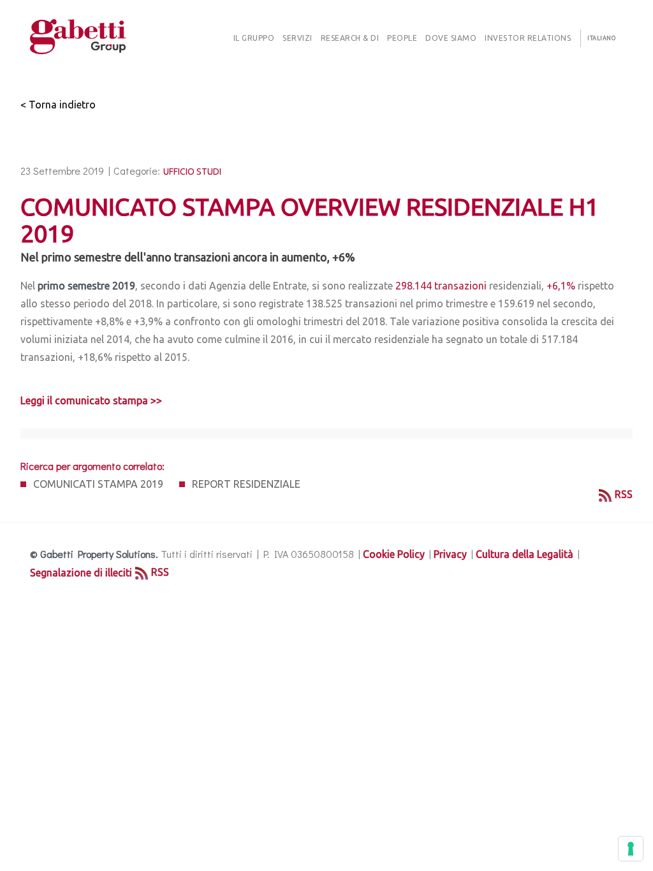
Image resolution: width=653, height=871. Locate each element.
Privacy (450, 554)
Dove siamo (450, 38)
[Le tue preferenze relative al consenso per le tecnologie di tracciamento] (631, 849)
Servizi (297, 38)
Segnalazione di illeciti (81, 572)
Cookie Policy (394, 554)
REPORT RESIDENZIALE (246, 484)
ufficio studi (192, 171)
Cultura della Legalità (524, 554)
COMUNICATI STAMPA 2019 (98, 484)
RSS (624, 494)
